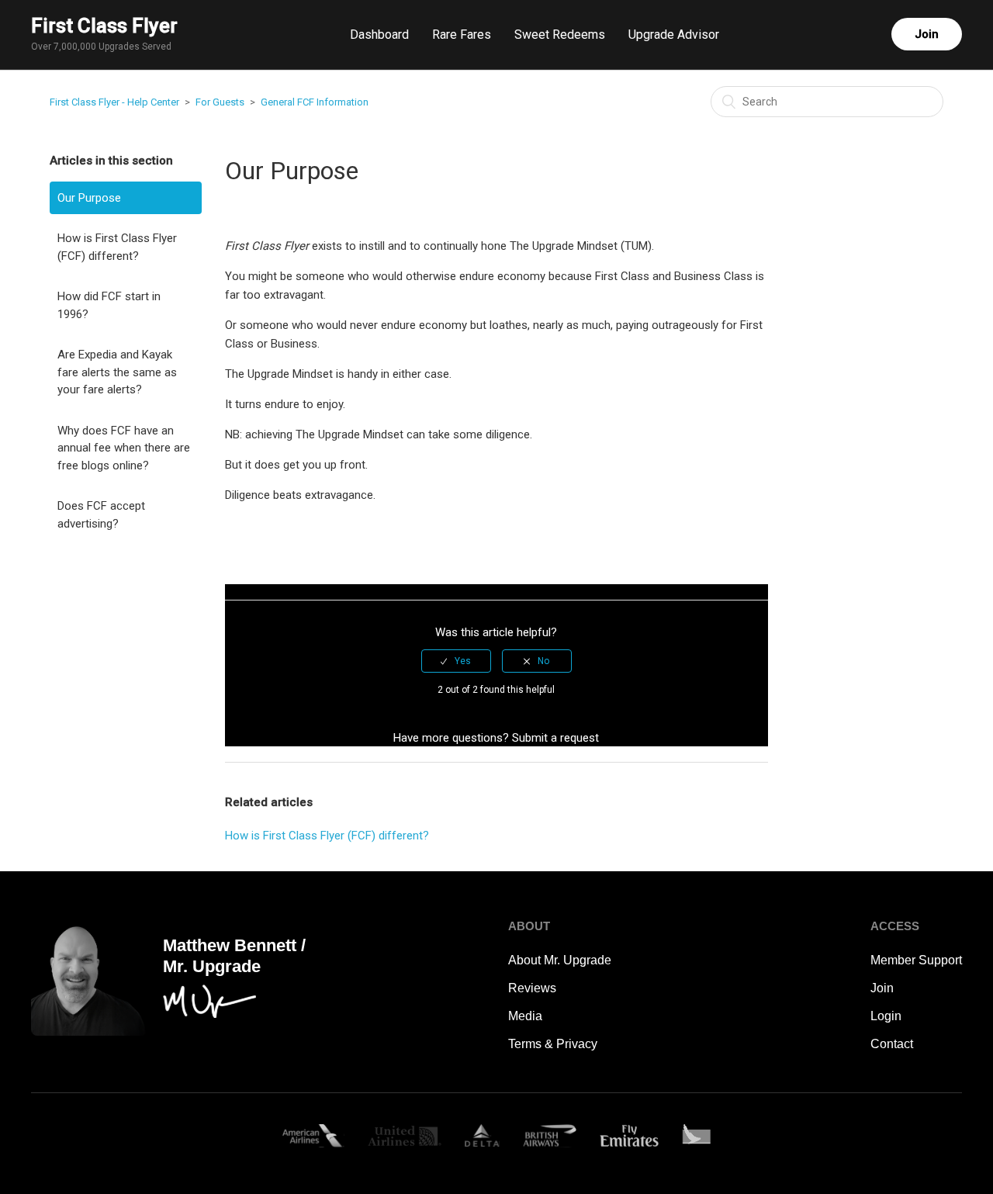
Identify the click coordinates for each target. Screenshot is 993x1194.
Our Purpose (89, 198)
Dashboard (379, 34)
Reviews (532, 988)
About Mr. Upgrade (559, 960)
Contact (891, 1043)
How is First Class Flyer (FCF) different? (117, 247)
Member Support (916, 960)
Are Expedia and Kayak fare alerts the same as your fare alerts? (117, 372)
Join (927, 34)
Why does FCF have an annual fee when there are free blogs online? (123, 448)
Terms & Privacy (552, 1043)
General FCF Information (314, 102)
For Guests (219, 102)
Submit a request (555, 738)
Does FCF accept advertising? (101, 515)
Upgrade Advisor (673, 34)
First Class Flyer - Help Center (114, 102)
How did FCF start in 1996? (109, 305)
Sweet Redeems (559, 34)
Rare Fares (461, 34)
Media (525, 1016)
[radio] (456, 661)
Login (885, 1016)
